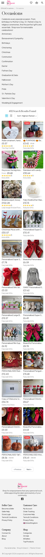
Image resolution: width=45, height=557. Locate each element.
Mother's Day (7, 84)
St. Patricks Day (8, 93)
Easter (4, 66)
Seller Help (6, 511)
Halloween (6, 80)
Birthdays (6, 43)
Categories (27, 533)
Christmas (6, 52)
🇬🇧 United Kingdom (30, 523)
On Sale (26, 536)
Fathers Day (7, 70)
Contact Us (6, 533)
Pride (4, 89)
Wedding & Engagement (12, 103)
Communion (7, 57)
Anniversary (7, 34)
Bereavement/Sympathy (12, 38)
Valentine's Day (8, 98)
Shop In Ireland (22, 548)
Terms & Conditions (9, 517)
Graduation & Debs (10, 75)
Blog (4, 539)
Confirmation (7, 61)
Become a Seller (8, 509)
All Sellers (26, 539)
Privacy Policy (7, 520)
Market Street (35, 548)
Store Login (6, 514)
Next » (29, 469)
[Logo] (11, 2)
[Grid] (6, 116)
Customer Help (29, 514)
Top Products (28, 542)
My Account (27, 509)
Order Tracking (28, 511)
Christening (7, 47)
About (4, 536)
